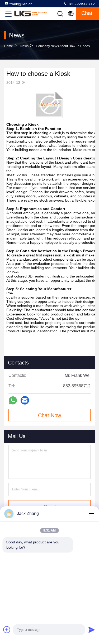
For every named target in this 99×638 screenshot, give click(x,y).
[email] (24, 400)
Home (8, 46)
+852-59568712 (81, 4)
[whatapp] (12, 400)
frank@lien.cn (21, 4)
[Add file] (7, 629)
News (24, 46)
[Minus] (91, 513)
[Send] (91, 629)
